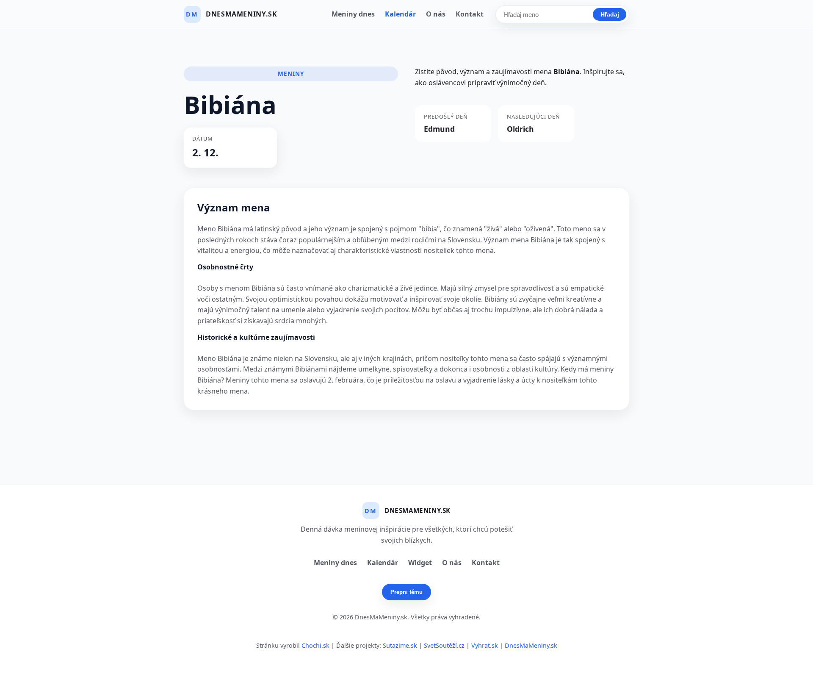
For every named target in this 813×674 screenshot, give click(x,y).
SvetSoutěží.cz (444, 645)
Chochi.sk (315, 645)
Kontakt (470, 14)
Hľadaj (609, 14)
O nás (435, 14)
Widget (420, 562)
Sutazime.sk (400, 645)
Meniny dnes (353, 14)
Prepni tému (406, 592)
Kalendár (400, 14)
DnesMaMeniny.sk (531, 645)
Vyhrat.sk (484, 645)
